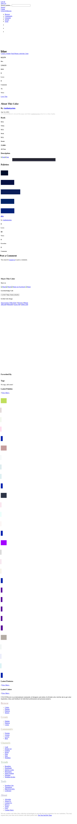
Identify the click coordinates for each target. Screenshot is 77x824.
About (4, 795)
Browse (7, 14)
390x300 (3, 304)
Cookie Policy (9, 810)
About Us (8, 801)
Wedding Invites (10, 777)
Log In (3, 1)
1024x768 (17, 304)
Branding (8, 766)
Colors (7, 707)
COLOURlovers (6, 11)
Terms (7, 806)
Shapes (7, 713)
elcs (2, 216)
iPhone (26, 303)
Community (8, 16)
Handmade (8, 768)
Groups (7, 735)
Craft (6, 747)
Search (3, 7)
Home (7, 752)
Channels (8, 18)
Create (3, 9)
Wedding (8, 758)
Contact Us (8, 803)
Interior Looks (9, 770)
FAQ (6, 808)
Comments (4, 85)
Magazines (8, 771)
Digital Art (8, 749)
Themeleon (8, 787)
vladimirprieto (9, 108)
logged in (12, 260)
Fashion (7, 750)
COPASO (8, 791)
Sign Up (3, 3)
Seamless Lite (9, 785)
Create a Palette (6, 53)
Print (6, 754)
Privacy (7, 805)
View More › (6, 393)
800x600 (10, 304)
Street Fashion (9, 773)
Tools (6, 21)
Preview (20, 303)
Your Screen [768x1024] (8, 303)
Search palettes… (6, 5)
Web (6, 756)
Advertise (8, 799)
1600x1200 (24, 304)
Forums (7, 733)
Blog (6, 738)
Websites (7, 775)
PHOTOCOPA (10, 789)
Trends (7, 20)
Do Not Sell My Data (45, 815)
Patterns (7, 711)
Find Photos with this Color (19, 53)
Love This (4, 96)
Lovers (7, 737)
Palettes (7, 709)
